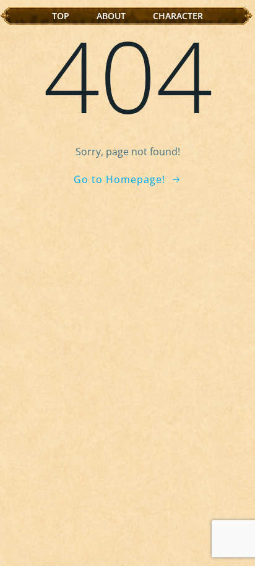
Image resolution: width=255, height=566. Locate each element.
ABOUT (111, 16)
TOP (60, 16)
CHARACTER (178, 16)
